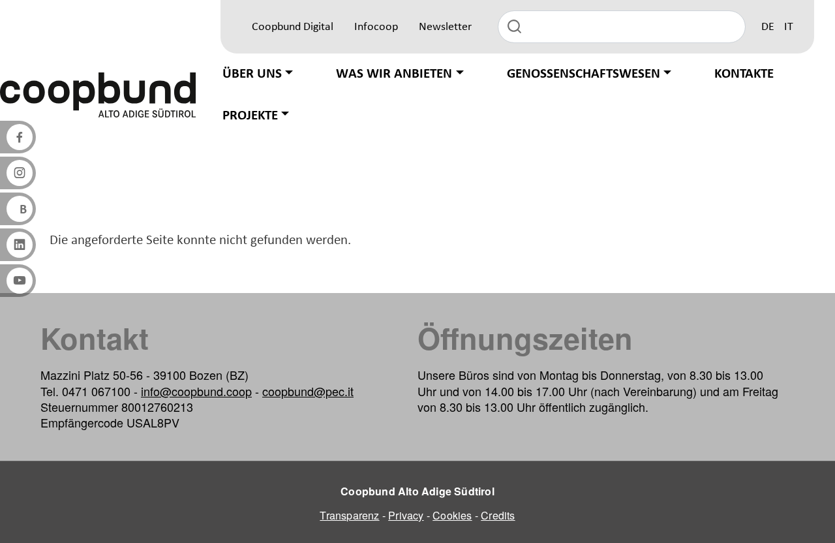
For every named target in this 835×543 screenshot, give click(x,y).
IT (788, 27)
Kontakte (744, 74)
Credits (498, 515)
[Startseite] (98, 94)
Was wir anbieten (394, 74)
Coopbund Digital (292, 27)
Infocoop (376, 27)
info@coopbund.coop (196, 390)
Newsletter (445, 27)
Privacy (405, 515)
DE (767, 27)
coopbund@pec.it (308, 390)
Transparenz (349, 515)
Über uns (252, 74)
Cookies (452, 515)
